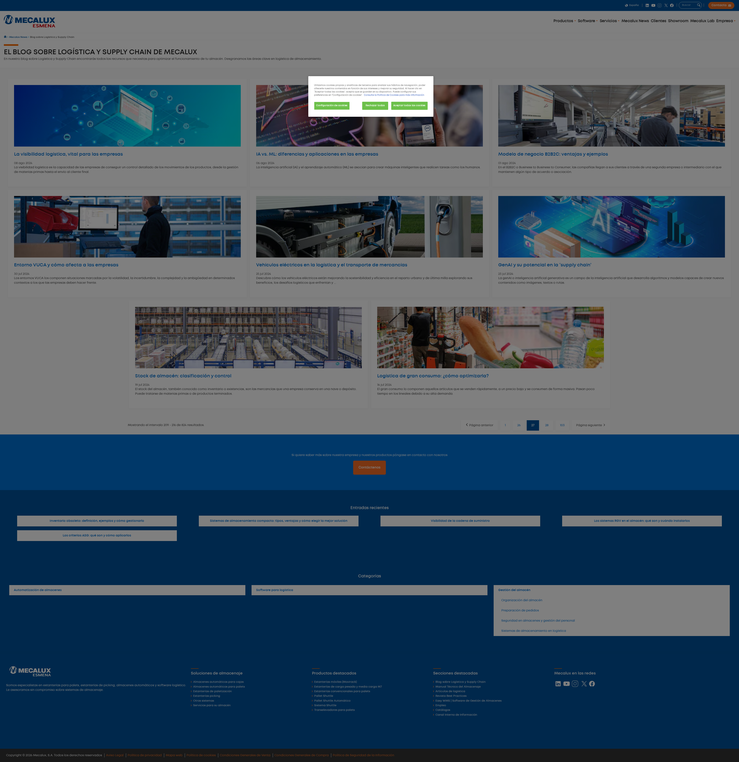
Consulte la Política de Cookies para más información (394, 95)
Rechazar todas (375, 106)
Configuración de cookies (332, 106)
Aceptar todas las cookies (409, 106)
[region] (370, 96)
